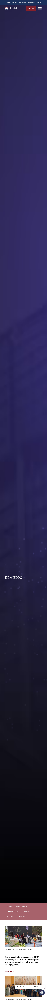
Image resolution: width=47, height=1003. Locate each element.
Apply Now (30, 8)
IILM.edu (21, 916)
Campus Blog (21, 906)
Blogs (39, 3)
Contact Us (31, 3)
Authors (10, 916)
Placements (22, 3)
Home (9, 906)
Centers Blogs (12, 911)
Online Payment (11, 3)
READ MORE (10, 971)
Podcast (27, 911)
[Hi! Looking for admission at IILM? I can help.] (42, 992)
